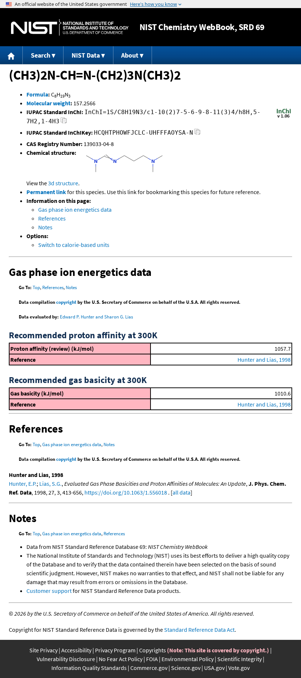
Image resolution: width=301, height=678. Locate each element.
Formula (37, 94)
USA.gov (214, 667)
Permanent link (46, 192)
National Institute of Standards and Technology (69, 27)
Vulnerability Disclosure (66, 659)
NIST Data (86, 55)
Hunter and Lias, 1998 (264, 359)
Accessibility (76, 650)
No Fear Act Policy (120, 659)
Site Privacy (43, 650)
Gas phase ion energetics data (75, 209)
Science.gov (185, 667)
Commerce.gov (148, 667)
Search (40, 55)
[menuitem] (11, 55)
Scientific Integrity (239, 659)
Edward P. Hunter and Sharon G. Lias (96, 317)
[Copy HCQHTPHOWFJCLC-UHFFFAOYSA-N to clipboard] (197, 133)
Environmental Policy (188, 659)
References (52, 218)
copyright (66, 302)
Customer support (49, 590)
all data (182, 492)
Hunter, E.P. (23, 483)
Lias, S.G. (50, 483)
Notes (45, 227)
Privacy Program (115, 650)
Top (36, 287)
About (129, 55)
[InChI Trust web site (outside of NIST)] (283, 117)
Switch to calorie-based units (73, 244)
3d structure (63, 183)
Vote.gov (239, 667)
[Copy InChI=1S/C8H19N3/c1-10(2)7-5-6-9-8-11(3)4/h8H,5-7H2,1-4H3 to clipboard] (64, 122)
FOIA (152, 659)
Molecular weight (48, 103)
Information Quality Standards (89, 667)
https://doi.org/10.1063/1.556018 (125, 492)
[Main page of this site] (11, 55)
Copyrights (152, 650)
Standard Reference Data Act (199, 629)
